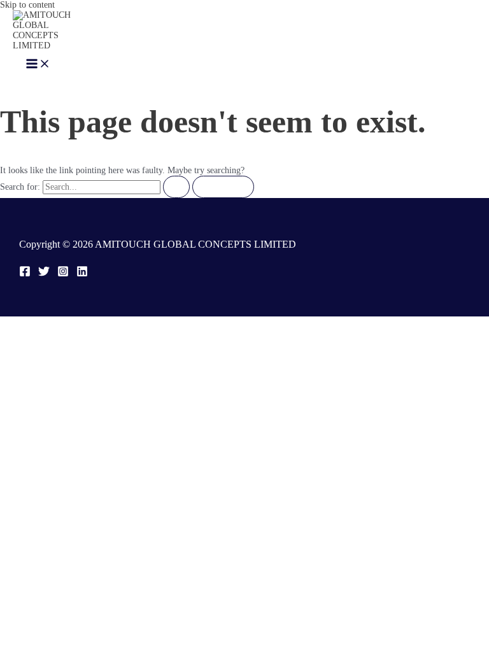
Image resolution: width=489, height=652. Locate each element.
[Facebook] (25, 274)
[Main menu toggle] (38, 64)
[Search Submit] (176, 187)
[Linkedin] (82, 274)
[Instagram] (63, 274)
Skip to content (27, 5)
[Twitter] (44, 274)
